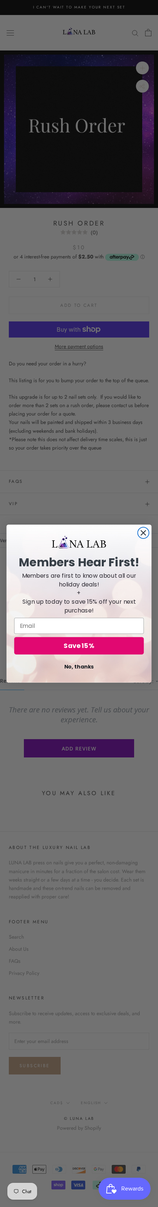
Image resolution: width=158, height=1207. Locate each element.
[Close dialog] (143, 533)
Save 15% (79, 645)
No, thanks (79, 666)
